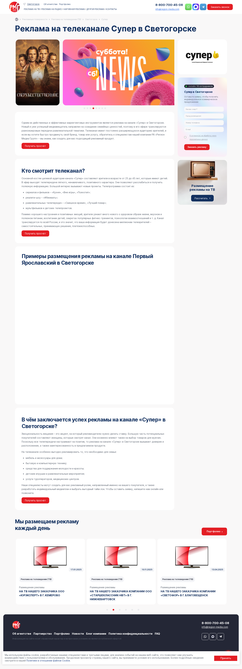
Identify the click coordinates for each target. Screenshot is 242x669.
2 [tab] (87, 108)
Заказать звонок (220, 7)
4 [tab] (93, 108)
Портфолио (65, 4)
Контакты (111, 9)
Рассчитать (201, 198)
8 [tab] (105, 108)
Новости (78, 633)
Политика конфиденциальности (130, 633)
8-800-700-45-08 (169, 5)
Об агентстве (50, 4)
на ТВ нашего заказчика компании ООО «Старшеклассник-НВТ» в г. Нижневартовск (50, 595)
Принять (225, 658)
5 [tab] (96, 108)
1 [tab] (84, 108)
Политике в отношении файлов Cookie (48, 660)
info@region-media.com (167, 9)
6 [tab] (99, 108)
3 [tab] (90, 108)
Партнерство (42, 633)
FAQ (157, 633)
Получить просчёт (35, 145)
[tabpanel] (95, 72)
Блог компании (96, 633)
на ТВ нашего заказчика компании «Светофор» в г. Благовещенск (117, 593)
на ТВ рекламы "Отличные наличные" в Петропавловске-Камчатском (191, 593)
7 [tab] (102, 108)
